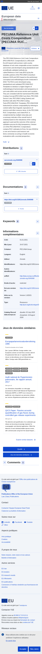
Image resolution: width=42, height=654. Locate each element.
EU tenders (5, 572)
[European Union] (20, 601)
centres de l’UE (28, 622)
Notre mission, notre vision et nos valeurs (16, 555)
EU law (4, 568)
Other (6, 525)
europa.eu (23, 605)
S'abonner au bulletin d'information (14, 511)
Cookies (4, 539)
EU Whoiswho (7, 578)
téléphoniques (23, 618)
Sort (5, 154)
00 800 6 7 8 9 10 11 (21, 615)
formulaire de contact (27, 620)
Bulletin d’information (9, 558)
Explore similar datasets (26, 440)
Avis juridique (6, 536)
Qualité (19, 449)
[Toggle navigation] (38, 18)
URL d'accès (22, 171)
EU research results (8, 575)
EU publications (7, 582)
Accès (22, 209)
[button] (34, 1)
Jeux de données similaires (19, 455)
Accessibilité (6, 542)
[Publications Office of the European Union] (20, 487)
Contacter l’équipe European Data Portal (16, 508)
